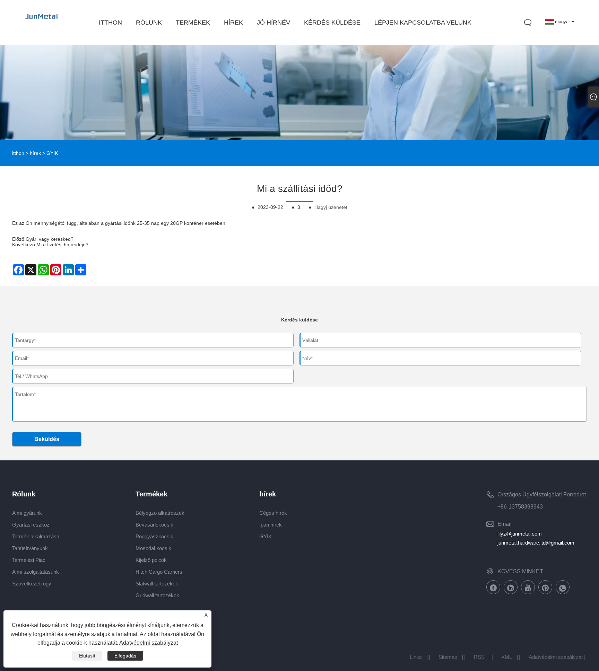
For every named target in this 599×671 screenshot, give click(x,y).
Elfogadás (125, 656)
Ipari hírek (270, 525)
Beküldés (46, 439)
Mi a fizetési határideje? (62, 244)
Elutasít (87, 656)
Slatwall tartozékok (157, 583)
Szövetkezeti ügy (31, 583)
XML (506, 657)
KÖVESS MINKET (520, 571)
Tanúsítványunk (30, 548)
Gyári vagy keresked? (49, 239)
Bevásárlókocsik (154, 525)
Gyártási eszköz (31, 525)
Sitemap (448, 657)
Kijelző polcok (151, 560)
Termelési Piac (28, 560)
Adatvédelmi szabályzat (556, 657)
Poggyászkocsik (154, 536)
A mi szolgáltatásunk (35, 572)
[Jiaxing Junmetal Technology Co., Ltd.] (42, 23)
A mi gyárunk (27, 513)
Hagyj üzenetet (330, 207)
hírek (35, 153)
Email (504, 524)
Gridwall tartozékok (157, 595)
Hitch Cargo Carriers (159, 572)
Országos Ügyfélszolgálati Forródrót (541, 494)
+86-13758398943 (520, 507)
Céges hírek (273, 513)
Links (416, 657)
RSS (479, 657)
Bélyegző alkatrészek (160, 513)
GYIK (52, 153)
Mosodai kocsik (153, 548)
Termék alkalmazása (35, 536)
